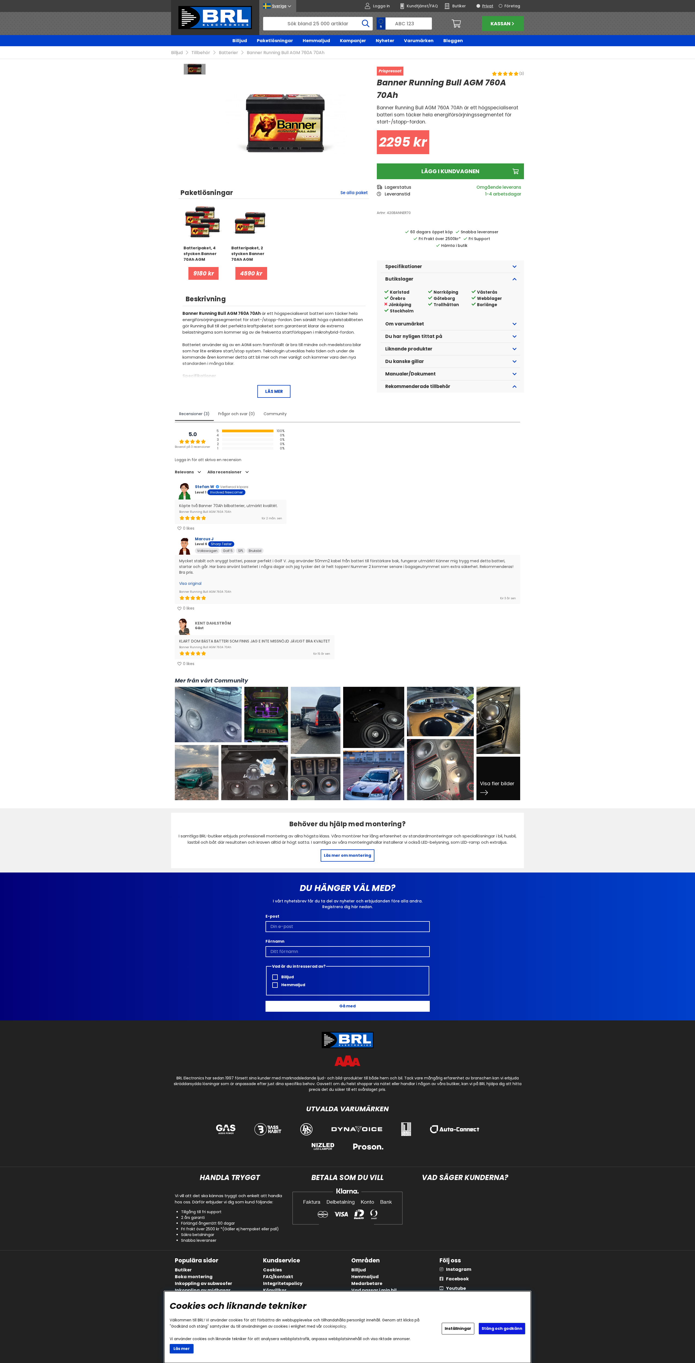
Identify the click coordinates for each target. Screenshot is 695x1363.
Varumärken (419, 41)
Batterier (228, 52)
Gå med (347, 1006)
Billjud (239, 41)
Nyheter (385, 41)
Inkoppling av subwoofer (203, 1283)
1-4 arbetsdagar (503, 194)
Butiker (183, 1270)
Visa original (190, 583)
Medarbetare (366, 1283)
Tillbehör (200, 52)
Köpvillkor (274, 1290)
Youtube (456, 1288)
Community (275, 414)
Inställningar (458, 1328)
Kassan (500, 23)
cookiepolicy (334, 1326)
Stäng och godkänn (502, 1328)
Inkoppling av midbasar (202, 1290)
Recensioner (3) (194, 414)
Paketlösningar (275, 41)
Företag (512, 6)
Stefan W (204, 486)
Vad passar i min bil (374, 1290)
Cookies (272, 1270)
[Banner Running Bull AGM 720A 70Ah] (195, 69)
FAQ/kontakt (278, 1277)
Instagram (458, 1269)
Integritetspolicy (282, 1283)
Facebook (457, 1279)
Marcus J (204, 539)
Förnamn (275, 941)
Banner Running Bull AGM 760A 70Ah (285, 52)
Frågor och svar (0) (236, 414)
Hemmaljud (316, 41)
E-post (272, 916)
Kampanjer (353, 41)
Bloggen (453, 41)
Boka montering (194, 1277)
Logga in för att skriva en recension (208, 459)
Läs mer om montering (347, 855)
